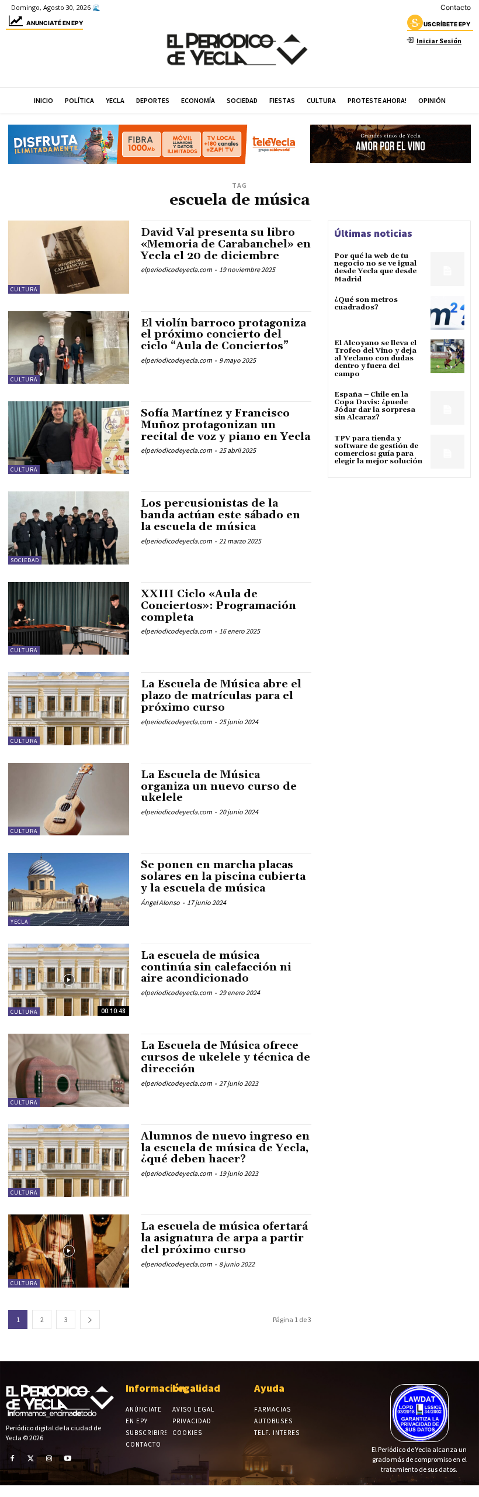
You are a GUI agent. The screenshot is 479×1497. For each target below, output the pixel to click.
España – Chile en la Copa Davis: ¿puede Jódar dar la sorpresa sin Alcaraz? (374, 406)
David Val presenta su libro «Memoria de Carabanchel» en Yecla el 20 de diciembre (226, 244)
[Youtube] (67, 1458)
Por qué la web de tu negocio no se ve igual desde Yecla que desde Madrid (375, 268)
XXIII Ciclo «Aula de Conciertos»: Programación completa (218, 605)
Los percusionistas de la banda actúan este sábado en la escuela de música (220, 515)
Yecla (19, 921)
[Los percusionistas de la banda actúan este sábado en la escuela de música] (68, 527)
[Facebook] (12, 1458)
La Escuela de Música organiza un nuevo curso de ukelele (219, 786)
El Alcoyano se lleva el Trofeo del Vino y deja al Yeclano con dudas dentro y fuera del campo (375, 358)
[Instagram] (49, 1458)
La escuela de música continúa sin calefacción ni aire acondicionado (216, 967)
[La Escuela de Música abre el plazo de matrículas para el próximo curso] (68, 708)
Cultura (24, 289)
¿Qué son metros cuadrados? (366, 303)
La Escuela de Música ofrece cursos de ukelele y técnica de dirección (225, 1057)
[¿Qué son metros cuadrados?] (447, 313)
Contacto (455, 7)
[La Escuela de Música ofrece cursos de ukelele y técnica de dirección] (68, 1070)
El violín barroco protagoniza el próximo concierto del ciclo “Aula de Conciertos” (223, 334)
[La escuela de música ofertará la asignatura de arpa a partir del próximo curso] (68, 1250)
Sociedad (25, 560)
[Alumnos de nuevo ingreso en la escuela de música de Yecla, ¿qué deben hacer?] (68, 1160)
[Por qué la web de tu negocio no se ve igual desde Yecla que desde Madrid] (447, 269)
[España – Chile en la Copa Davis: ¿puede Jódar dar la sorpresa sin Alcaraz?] (447, 408)
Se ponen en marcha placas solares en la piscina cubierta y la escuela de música (223, 876)
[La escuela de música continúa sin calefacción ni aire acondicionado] (68, 980)
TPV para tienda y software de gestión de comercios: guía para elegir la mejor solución (378, 450)
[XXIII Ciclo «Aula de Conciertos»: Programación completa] (68, 618)
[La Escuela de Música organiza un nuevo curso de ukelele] (68, 799)
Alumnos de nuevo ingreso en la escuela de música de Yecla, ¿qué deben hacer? (225, 1148)
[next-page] (90, 1319)
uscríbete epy (447, 23)
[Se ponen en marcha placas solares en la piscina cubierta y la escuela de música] (68, 889)
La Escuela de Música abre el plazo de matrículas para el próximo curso (221, 695)
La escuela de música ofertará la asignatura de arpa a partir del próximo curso (224, 1238)
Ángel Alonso (160, 902)
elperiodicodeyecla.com (176, 269)
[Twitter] (31, 1458)
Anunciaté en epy (54, 22)
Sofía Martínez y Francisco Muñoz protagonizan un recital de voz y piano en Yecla (225, 425)
